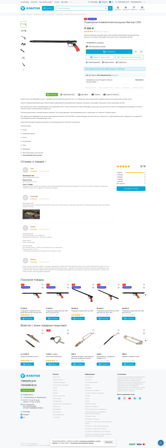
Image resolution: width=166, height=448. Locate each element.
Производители (58, 414)
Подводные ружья (39, 14)
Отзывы (87, 396)
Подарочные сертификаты (62, 404)
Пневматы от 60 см (138, 87)
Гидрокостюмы (58, 380)
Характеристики (68, 94)
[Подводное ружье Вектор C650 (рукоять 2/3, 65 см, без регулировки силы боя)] (108, 295)
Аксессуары (57, 398)
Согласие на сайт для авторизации (97, 426)
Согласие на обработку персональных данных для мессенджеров (98, 435)
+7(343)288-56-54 (136, 2)
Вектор (117, 87)
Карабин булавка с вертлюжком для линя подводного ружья (82, 357)
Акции (87, 398)
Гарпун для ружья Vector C (30, 356)
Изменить (114, 75)
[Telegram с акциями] (135, 398)
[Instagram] (124, 398)
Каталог (29, 14)
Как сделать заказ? (45, 2)
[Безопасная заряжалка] (57, 340)
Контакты (34, 2)
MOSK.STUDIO (31, 445)
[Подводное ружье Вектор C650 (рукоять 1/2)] (133, 295)
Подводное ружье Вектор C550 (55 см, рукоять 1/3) (57, 311)
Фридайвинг (57, 409)
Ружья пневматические (106, 87)
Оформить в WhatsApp (131, 57)
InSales (48, 445)
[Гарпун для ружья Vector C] (32, 340)
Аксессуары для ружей (61, 385)
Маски (55, 390)
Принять (108, 442)
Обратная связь (90, 404)
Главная (23, 14)
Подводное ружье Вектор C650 (82, 311)
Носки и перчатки (59, 396)
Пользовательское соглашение (96, 409)
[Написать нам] (161, 443)
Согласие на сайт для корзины (95, 429)
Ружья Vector (50, 14)
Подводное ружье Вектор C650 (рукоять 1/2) (133, 311)
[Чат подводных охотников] (140, 398)
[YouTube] (129, 398)
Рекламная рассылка (92, 419)
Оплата (56, 2)
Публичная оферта (91, 406)
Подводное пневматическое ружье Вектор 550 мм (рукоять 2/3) (31, 311)
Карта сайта (34, 443)
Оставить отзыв (131, 189)
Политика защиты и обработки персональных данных (95, 412)
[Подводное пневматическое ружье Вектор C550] (54, 45)
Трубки (55, 393)
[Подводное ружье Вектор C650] (83, 295)
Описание (53, 94)
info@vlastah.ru (28, 395)
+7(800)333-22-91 (123, 2)
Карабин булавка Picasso (130, 356)
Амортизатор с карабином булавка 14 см (106, 357)
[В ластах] (30, 8)
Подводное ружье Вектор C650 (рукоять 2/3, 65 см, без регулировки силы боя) (108, 311)
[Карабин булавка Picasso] (133, 340)
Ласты (55, 388)
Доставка (64, 2)
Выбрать (29, 364)
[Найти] (110, 8)
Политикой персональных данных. (82, 443)
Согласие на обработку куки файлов (97, 431)
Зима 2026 (56, 377)
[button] (28, 45)
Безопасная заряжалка (54, 356)
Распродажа (57, 401)
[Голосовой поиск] (105, 8)
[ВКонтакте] (119, 398)
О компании (25, 2)
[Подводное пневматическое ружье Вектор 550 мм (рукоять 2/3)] (32, 295)
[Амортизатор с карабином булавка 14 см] (108, 340)
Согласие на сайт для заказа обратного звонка (98, 422)
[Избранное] (135, 51)
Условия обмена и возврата (94, 393)
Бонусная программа (92, 390)
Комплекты (56, 406)
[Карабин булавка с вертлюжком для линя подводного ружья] (83, 340)
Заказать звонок (27, 390)
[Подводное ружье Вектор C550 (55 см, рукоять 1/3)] (57, 295)
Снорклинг (56, 417)
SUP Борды (57, 412)
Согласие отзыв (90, 416)
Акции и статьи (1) (113, 94)
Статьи (87, 401)
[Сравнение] (141, 51)
